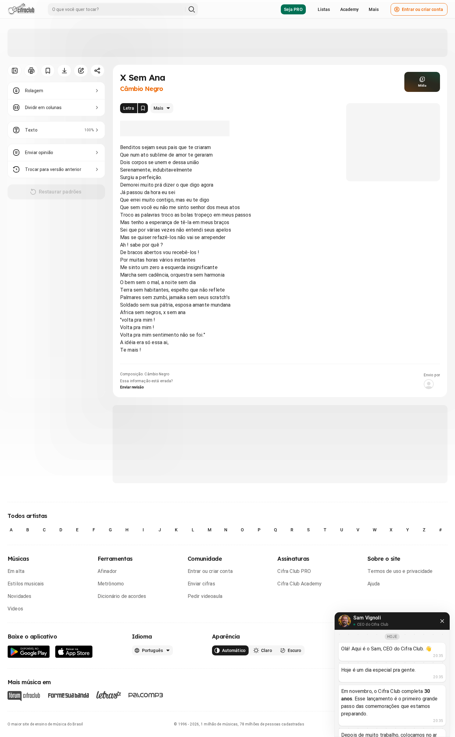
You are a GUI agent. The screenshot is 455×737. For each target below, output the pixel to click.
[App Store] (74, 651)
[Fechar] (442, 621)
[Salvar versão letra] (143, 108)
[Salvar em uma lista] (48, 70)
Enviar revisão (132, 387)
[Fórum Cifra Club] (24, 696)
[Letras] (108, 695)
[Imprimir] (31, 70)
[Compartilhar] (97, 70)
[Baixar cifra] (64, 70)
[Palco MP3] (146, 695)
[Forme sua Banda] (68, 695)
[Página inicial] (21, 9)
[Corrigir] (81, 70)
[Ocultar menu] (15, 70)
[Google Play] (29, 651)
